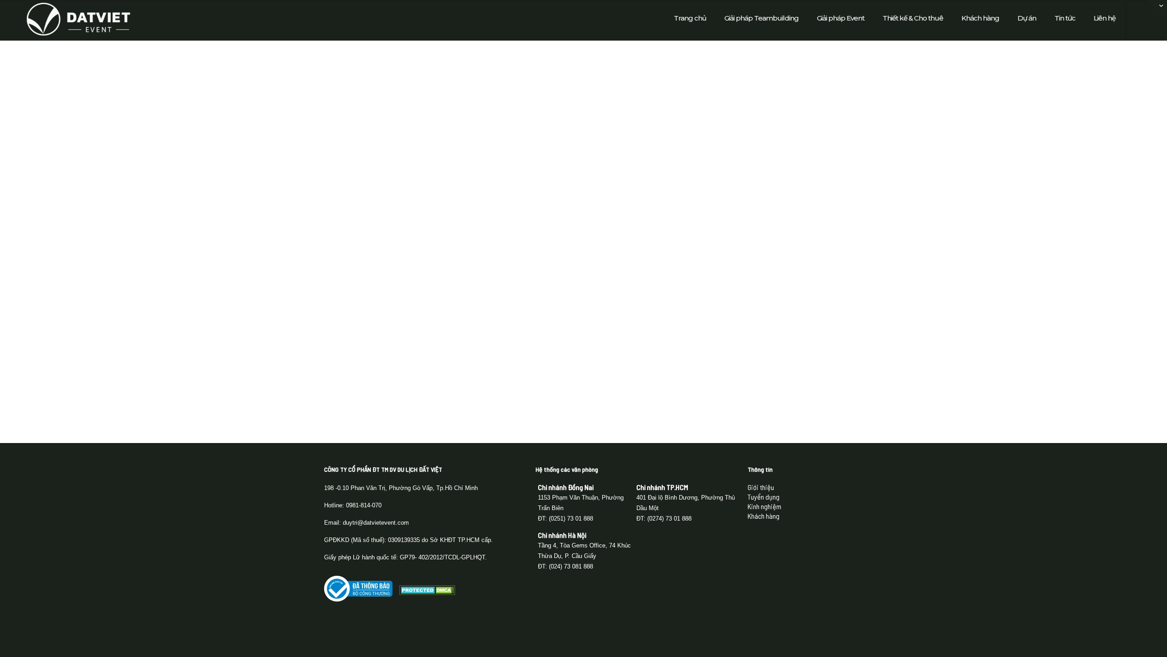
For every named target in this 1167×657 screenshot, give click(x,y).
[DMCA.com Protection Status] (427, 592)
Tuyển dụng (764, 496)
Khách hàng (764, 515)
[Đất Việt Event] (78, 18)
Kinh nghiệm (764, 506)
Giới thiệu (761, 487)
